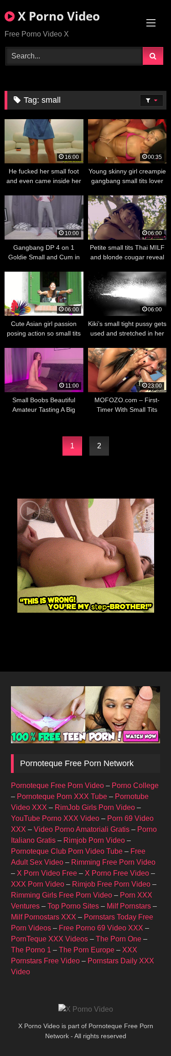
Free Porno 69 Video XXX (101, 928)
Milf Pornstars (129, 906)
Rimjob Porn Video (94, 840)
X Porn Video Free (47, 873)
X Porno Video (57, 16)
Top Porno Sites (73, 906)
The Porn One (118, 939)
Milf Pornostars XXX (43, 917)
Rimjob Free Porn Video (111, 884)
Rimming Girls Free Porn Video (61, 895)
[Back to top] (143, 1029)
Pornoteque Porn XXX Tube (62, 796)
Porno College (135, 785)
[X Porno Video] (85, 1009)
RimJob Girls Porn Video (95, 807)
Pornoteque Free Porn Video (57, 785)
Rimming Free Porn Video (113, 862)
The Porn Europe (86, 950)
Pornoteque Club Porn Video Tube (67, 851)
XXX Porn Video (37, 884)
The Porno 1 (31, 950)
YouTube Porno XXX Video (55, 818)
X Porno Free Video (117, 873)
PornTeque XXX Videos (49, 939)
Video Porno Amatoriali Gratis (82, 829)
